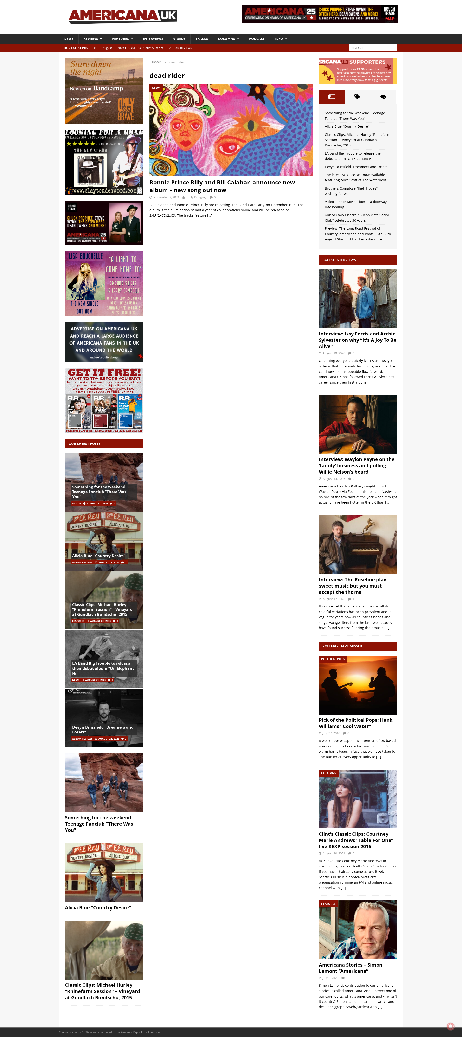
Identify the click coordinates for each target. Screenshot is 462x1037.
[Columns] (358, 799)
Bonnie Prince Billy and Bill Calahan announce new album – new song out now (222, 186)
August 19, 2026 (334, 353)
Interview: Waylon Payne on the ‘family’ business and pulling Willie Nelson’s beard (357, 465)
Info (279, 38)
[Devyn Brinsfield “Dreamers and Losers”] (104, 717)
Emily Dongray (196, 197)
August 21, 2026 (97, 503)
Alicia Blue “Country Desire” (98, 555)
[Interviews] (358, 298)
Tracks (201, 38)
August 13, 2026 (334, 478)
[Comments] (383, 97)
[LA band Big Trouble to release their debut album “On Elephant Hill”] (104, 658)
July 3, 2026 (330, 978)
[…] (209, 215)
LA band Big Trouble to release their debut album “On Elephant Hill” (103, 668)
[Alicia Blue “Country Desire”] (104, 541)
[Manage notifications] (451, 1026)
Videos (179, 38)
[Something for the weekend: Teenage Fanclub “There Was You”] (104, 482)
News (69, 38)
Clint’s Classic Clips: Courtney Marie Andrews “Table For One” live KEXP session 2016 (356, 840)
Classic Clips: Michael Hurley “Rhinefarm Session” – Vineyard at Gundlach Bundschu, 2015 (102, 609)
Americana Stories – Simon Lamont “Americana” (350, 967)
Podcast (257, 38)
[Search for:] (373, 47)
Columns (226, 38)
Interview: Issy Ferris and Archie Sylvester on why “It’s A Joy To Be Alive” (357, 339)
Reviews (90, 38)
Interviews (153, 38)
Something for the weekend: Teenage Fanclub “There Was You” (99, 492)
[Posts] (332, 97)
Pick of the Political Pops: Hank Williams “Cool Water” (355, 723)
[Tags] (357, 97)
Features (120, 38)
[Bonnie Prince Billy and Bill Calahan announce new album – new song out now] (231, 130)
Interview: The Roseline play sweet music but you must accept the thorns (352, 585)
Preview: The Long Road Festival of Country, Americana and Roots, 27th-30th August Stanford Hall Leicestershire (358, 233)
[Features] (358, 929)
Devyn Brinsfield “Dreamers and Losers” (103, 730)
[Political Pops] (358, 685)
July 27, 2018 (331, 733)
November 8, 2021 (166, 197)
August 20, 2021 (334, 853)
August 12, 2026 (334, 599)
